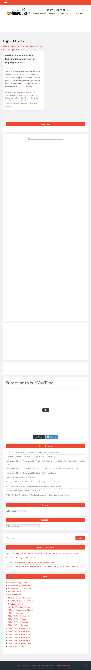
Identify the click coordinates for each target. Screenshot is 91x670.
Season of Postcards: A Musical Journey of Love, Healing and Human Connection (35, 486)
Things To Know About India (19, 631)
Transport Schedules (16, 646)
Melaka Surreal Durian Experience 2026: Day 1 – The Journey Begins (31, 473)
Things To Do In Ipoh (16, 613)
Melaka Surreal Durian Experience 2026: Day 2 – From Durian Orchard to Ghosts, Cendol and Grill (42, 469)
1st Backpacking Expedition (19, 582)
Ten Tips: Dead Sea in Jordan (19, 607)
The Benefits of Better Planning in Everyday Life (23, 491)
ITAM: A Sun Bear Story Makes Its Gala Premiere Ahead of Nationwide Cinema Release (37, 495)
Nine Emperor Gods (15, 604)
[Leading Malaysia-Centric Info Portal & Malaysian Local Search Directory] (45, 226)
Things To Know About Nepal (19, 637)
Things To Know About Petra (19, 640)
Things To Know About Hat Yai (19, 628)
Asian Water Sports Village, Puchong (24, 558)
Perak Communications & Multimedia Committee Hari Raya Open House (20, 59)
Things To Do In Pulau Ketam (19, 622)
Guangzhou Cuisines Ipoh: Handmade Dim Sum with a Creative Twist (31, 457)
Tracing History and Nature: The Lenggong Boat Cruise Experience (35, 553)
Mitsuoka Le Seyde (73, 553)
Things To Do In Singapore (18, 625)
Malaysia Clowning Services (19, 598)
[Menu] (5, 2)
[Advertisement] (46, 24)
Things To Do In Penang (17, 619)
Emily (8, 567)
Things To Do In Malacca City (19, 616)
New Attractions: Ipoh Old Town (20, 601)
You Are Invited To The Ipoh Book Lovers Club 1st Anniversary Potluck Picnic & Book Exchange (47, 567)
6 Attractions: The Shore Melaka (21, 589)
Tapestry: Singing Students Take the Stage (20, 477)
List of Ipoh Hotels (15, 595)
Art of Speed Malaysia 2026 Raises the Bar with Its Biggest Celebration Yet (33, 482)
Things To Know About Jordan (19, 634)
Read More (27, 87)
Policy (86, 665)
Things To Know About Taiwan (19, 643)
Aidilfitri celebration (12, 92)
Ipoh (27, 98)
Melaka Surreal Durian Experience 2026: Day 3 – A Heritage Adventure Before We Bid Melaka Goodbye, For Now (45, 462)
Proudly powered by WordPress (28, 666)
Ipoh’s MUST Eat (14, 592)
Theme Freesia (64, 666)
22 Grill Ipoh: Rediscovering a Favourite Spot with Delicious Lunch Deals (32, 452)
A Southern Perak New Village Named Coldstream (35, 562)
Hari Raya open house (24, 95)
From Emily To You (59, 10)
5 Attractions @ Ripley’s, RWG (20, 586)
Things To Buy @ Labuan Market (20, 610)
